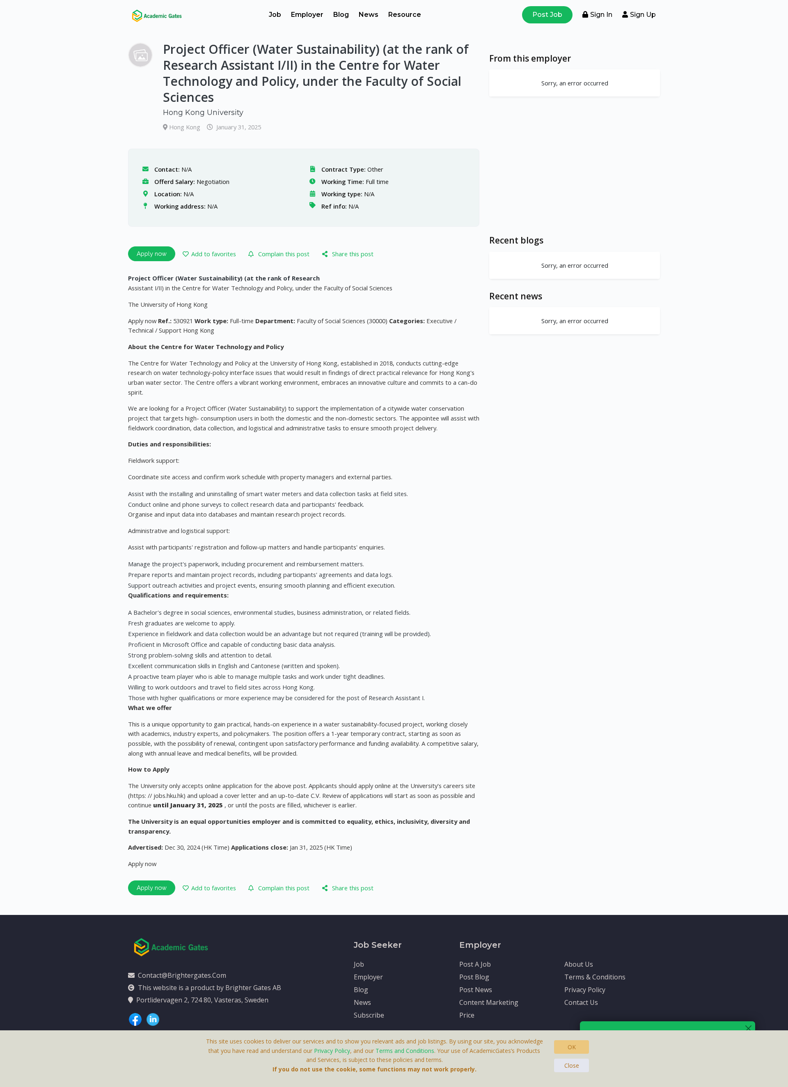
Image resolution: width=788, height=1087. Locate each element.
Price (466, 1015)
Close (571, 1065)
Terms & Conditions (594, 976)
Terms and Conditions (405, 1051)
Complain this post (283, 254)
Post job (547, 14)
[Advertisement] (574, 165)
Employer (307, 14)
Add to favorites (213, 254)
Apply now (152, 253)
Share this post (352, 254)
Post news (475, 989)
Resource (404, 14)
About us (578, 964)
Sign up (643, 14)
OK (572, 1047)
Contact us (581, 1002)
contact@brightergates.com (182, 975)
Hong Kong (185, 127)
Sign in (601, 14)
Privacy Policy (584, 989)
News (368, 14)
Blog (341, 14)
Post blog (474, 976)
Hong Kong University (203, 112)
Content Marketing (488, 1002)
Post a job (475, 964)
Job (275, 14)
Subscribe (369, 1015)
